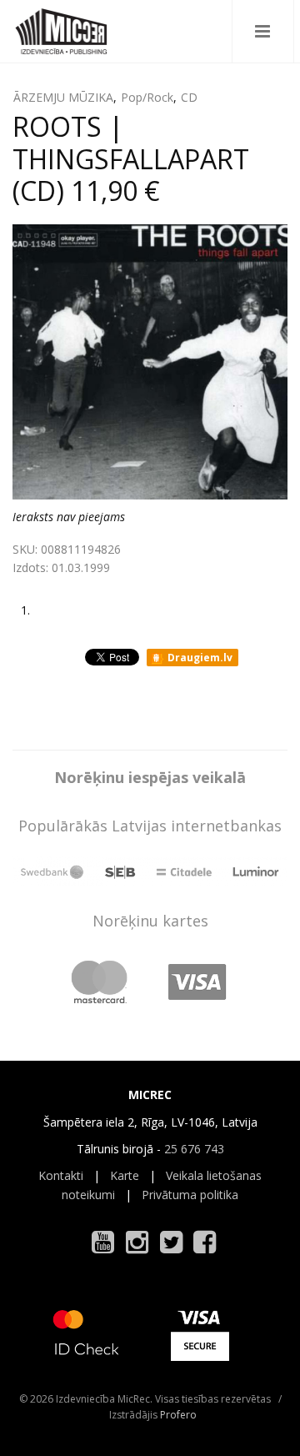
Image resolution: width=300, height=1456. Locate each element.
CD (189, 97)
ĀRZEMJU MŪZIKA (63, 97)
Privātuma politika (190, 1194)
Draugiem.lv (198, 657)
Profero (178, 1415)
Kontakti (60, 1175)
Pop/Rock (147, 97)
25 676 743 (194, 1149)
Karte (124, 1175)
